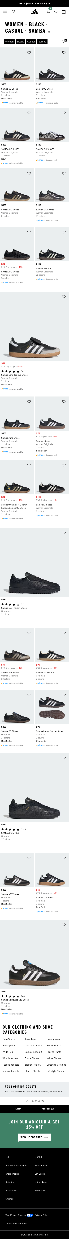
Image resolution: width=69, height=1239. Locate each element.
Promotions (11, 1190)
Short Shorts (54, 1045)
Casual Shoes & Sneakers (33, 1052)
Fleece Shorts (32, 1071)
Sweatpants (9, 1045)
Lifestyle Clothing (56, 1065)
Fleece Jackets (11, 1065)
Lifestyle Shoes (55, 1071)
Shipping (9, 1182)
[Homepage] (34, 13)
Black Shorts (32, 1058)
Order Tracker (12, 1174)
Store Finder (41, 1165)
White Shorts (54, 1058)
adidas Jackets (11, 1071)
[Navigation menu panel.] (5, 12)
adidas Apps (41, 1182)
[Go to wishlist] (13, 12)
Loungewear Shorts (54, 1039)
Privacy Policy (41, 1215)
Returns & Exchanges (16, 1165)
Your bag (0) (48, 1109)
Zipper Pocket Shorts (32, 1065)
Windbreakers (10, 1058)
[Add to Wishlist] (29, 53)
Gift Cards (40, 1174)
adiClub (39, 1157)
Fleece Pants (54, 1052)
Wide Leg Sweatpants (9, 1052)
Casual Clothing (34, 1045)
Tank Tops (30, 1039)
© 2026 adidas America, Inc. (34, 1235)
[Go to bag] (64, 12)
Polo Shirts (9, 1039)
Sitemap (9, 1199)
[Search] (56, 12)
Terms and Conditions (16, 1223)
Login (18, 1109)
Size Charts (40, 1190)
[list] (29, 41)
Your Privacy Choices (15, 1215)
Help (7, 1157)
